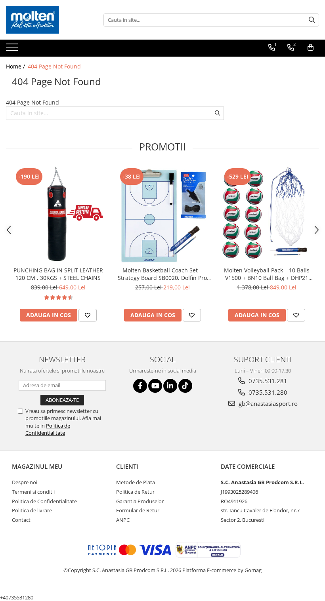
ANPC (123, 519)
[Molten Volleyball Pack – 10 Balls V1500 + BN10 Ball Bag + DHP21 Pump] (266, 214)
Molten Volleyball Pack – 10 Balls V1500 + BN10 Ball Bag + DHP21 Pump (267, 273)
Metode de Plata (135, 482)
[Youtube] (155, 386)
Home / (16, 66)
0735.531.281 (267, 381)
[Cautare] (312, 20)
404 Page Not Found (54, 66)
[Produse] (13, 49)
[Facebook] (140, 386)
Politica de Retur (135, 491)
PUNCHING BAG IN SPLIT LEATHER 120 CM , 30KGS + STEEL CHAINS (58, 273)
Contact (21, 519)
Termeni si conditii (33, 491)
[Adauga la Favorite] (87, 315)
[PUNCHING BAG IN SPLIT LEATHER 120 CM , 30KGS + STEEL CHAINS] (58, 214)
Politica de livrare (32, 510)
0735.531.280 (267, 392)
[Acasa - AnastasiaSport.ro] (45, 20)
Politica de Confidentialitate (47, 429)
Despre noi (24, 482)
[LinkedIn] (170, 386)
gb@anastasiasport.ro (267, 403)
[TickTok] (185, 386)
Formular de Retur (137, 510)
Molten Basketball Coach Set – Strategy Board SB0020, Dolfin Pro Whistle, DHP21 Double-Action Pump (162, 273)
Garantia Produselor (140, 501)
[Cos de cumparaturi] (310, 47)
